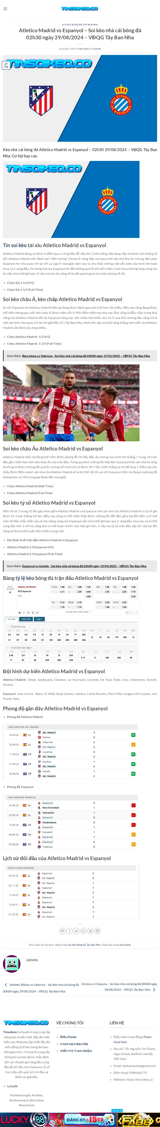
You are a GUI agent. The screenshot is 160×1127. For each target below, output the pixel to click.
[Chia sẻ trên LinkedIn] (97, 931)
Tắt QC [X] (117, 1110)
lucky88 (12, 1086)
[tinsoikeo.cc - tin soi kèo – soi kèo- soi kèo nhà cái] (80, 9)
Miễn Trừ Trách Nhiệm (76, 1051)
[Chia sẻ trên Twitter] (76, 931)
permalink (125, 944)
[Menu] (5, 8)
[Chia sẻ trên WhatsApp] (62, 931)
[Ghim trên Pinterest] (90, 931)
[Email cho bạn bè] (83, 931)
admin (97, 49)
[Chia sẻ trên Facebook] (69, 931)
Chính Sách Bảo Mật (74, 1044)
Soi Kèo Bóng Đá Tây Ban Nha (80, 24)
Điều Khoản (68, 1037)
